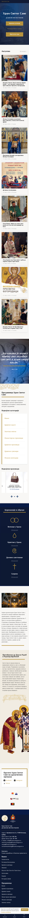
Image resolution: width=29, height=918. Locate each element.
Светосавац (5, 873)
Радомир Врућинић (11, 657)
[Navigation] (24, 914)
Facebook (9, 780)
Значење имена (10, 431)
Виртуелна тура (14, 34)
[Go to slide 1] (14, 496)
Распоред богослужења (14, 29)
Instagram (19, 780)
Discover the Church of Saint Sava (11, 870)
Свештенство (5, 859)
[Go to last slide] (12, 496)
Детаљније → (23, 51)
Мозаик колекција (11, 458)
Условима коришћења (6, 912)
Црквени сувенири (11, 451)
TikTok (8, 783)
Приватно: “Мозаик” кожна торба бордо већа (14, 486)
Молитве (4, 867)
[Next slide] (17, 496)
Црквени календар (14, 23)
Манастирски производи (14, 438)
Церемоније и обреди (14, 510)
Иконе (7, 418)
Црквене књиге (10, 425)
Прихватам (24, 909)
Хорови (4, 876)
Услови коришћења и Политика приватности (14, 853)
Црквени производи (12, 445)
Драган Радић (21, 655)
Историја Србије (6, 879)
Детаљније (14, 530)
